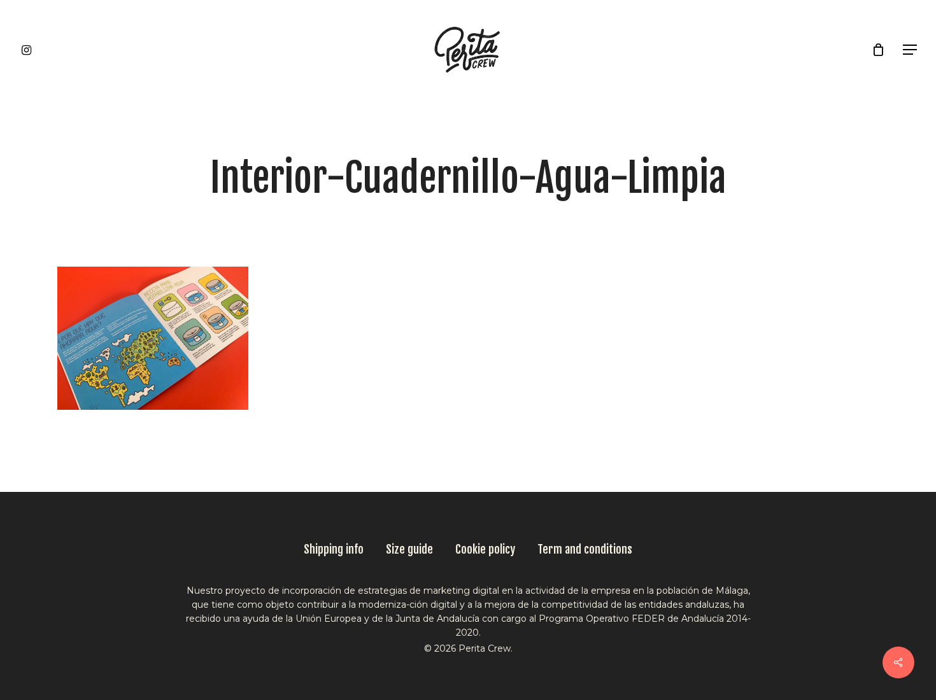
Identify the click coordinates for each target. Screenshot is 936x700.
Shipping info (334, 549)
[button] (910, 50)
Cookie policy (485, 549)
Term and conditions (584, 549)
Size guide (409, 549)
